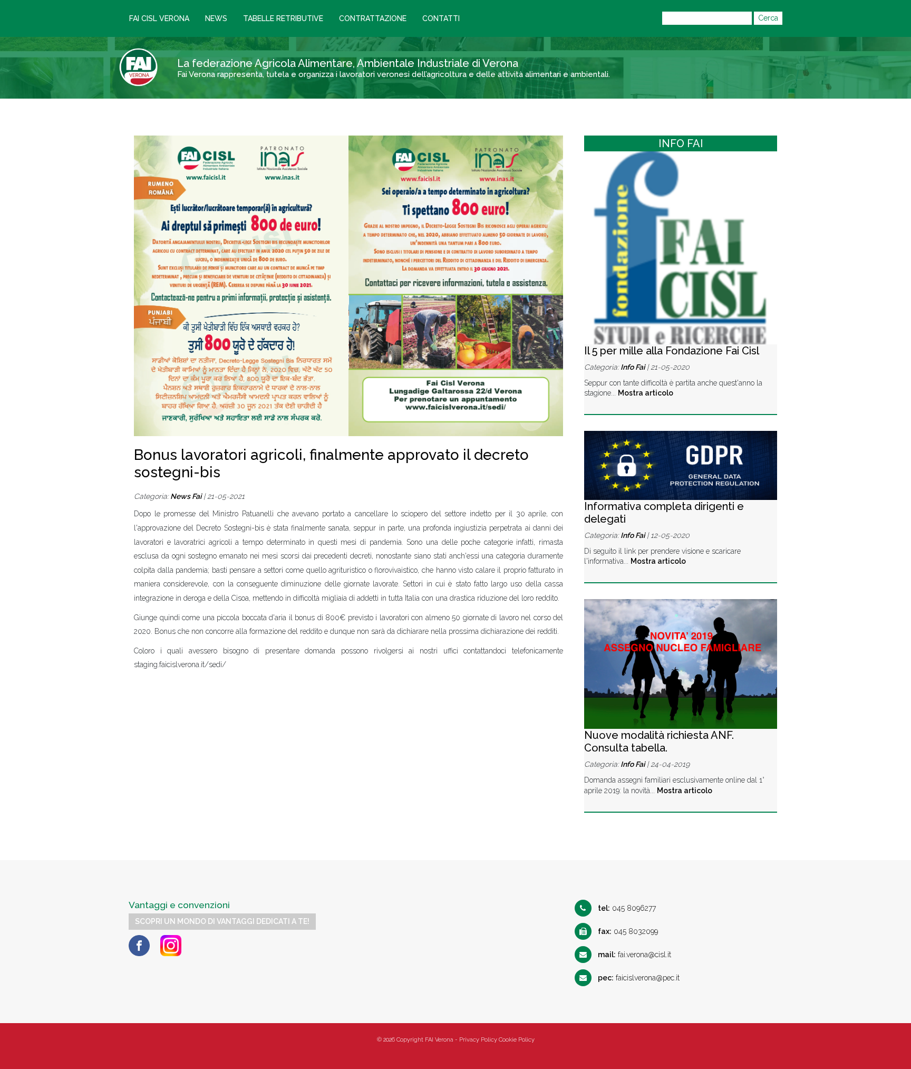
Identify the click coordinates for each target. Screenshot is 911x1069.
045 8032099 (628, 931)
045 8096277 (627, 908)
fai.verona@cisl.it (634, 954)
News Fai (185, 496)
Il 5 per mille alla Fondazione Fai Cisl (671, 350)
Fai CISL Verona (159, 18)
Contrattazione (372, 18)
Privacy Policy (478, 1039)
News (216, 18)
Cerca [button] (768, 18)
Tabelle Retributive (283, 18)
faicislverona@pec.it (639, 978)
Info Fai (633, 367)
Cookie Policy (517, 1039)
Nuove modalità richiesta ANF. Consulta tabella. (659, 741)
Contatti (441, 18)
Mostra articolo (645, 393)
